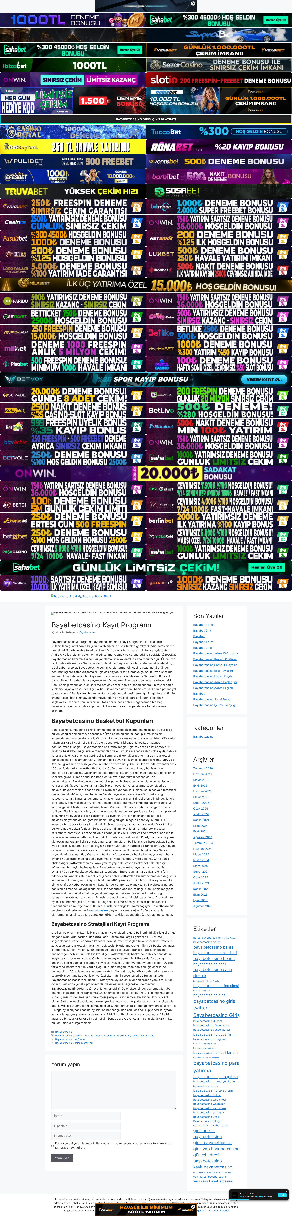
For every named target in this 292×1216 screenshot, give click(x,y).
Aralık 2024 (201, 814)
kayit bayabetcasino (142, 1035)
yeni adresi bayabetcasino (210, 1176)
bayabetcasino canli (209, 964)
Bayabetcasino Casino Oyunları (206, 981)
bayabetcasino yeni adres (209, 1108)
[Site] (73, 206)
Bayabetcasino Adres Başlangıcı (215, 682)
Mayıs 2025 (201, 797)
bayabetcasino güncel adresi (211, 1029)
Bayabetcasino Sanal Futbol (212, 699)
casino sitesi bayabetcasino (211, 1125)
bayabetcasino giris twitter (214, 1004)
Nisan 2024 (201, 860)
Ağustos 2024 (202, 837)
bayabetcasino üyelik (206, 1116)
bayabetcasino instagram (209, 1039)
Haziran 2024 (202, 848)
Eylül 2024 (200, 831)
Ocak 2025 (200, 808)
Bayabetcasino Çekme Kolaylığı (214, 705)
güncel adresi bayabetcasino (207, 1157)
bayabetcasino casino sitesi (216, 985)
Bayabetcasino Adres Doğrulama (215, 653)
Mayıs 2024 (201, 854)
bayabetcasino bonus (214, 958)
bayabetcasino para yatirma (216, 1066)
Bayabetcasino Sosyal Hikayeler (215, 665)
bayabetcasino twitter (207, 1095)
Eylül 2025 (200, 785)
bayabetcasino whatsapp (209, 1103)
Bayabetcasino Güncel (207, 1021)
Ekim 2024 (200, 825)
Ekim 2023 (200, 894)
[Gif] (146, 285)
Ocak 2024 (200, 877)
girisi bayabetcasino (212, 1142)
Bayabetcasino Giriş (216, 1015)
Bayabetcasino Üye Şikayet (70, 1039)
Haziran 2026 (202, 774)
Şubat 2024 (201, 871)
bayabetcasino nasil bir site (215, 1052)
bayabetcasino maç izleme (204, 1044)
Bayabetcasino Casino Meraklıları (74, 1042)
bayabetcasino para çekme (215, 1077)
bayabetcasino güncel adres (211, 1025)
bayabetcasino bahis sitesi (215, 953)
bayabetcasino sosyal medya (205, 1086)
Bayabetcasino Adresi (207, 942)
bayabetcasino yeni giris (208, 1112)
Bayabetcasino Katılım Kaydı (212, 676)
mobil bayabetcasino (202, 1172)
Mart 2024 (200, 866)
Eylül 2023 (200, 900)
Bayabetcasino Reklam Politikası (215, 659)
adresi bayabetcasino (207, 937)
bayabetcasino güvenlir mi (214, 1034)
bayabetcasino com (201, 991)
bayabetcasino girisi (209, 995)
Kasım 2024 (201, 820)
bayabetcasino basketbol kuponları (75, 1035)
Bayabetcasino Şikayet (207, 1121)
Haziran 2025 (202, 791)
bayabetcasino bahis (213, 947)
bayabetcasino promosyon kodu (214, 1081)
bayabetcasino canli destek (212, 972)
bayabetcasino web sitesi (209, 1099)
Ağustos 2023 (202, 906)
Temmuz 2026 (203, 768)
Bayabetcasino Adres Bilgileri (213, 688)
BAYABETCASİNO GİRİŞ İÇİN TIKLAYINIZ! (146, 119)
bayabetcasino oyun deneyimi (206, 1057)
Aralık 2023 (201, 883)
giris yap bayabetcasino (216, 1148)
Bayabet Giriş (202, 630)
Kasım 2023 (201, 889)
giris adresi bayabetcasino (207, 1133)
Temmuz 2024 (203, 843)
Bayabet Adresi (203, 624)
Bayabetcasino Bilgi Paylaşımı (213, 670)
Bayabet (199, 636)
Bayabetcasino (63, 1031)
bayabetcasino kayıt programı (113, 1035)
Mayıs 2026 (201, 780)
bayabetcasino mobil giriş (204, 1048)
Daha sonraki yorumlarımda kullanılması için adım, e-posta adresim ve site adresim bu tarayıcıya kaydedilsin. (113, 1146)
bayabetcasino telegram (213, 1090)
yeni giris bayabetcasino (213, 1181)
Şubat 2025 (201, 802)
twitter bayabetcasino (222, 1172)
